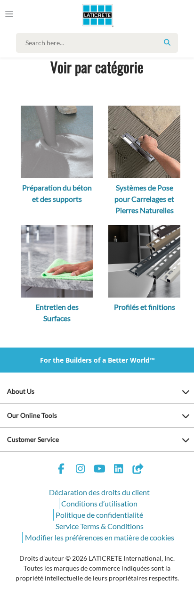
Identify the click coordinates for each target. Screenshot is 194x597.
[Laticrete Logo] (84, 15)
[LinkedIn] (118, 470)
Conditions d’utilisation (99, 503)
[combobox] (99, 43)
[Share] (137, 470)
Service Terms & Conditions (100, 526)
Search (167, 42)
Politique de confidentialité (99, 514)
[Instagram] (80, 470)
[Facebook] (61, 470)
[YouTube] (99, 470)
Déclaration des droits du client (99, 492)
